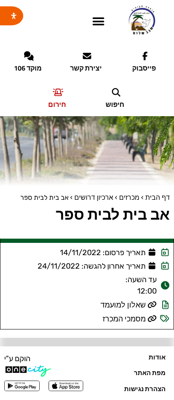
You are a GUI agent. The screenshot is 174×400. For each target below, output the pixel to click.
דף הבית (157, 197)
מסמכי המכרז (124, 319)
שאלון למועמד (123, 305)
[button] (98, 21)
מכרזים (129, 197)
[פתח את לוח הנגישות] (13, 16)
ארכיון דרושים (93, 197)
